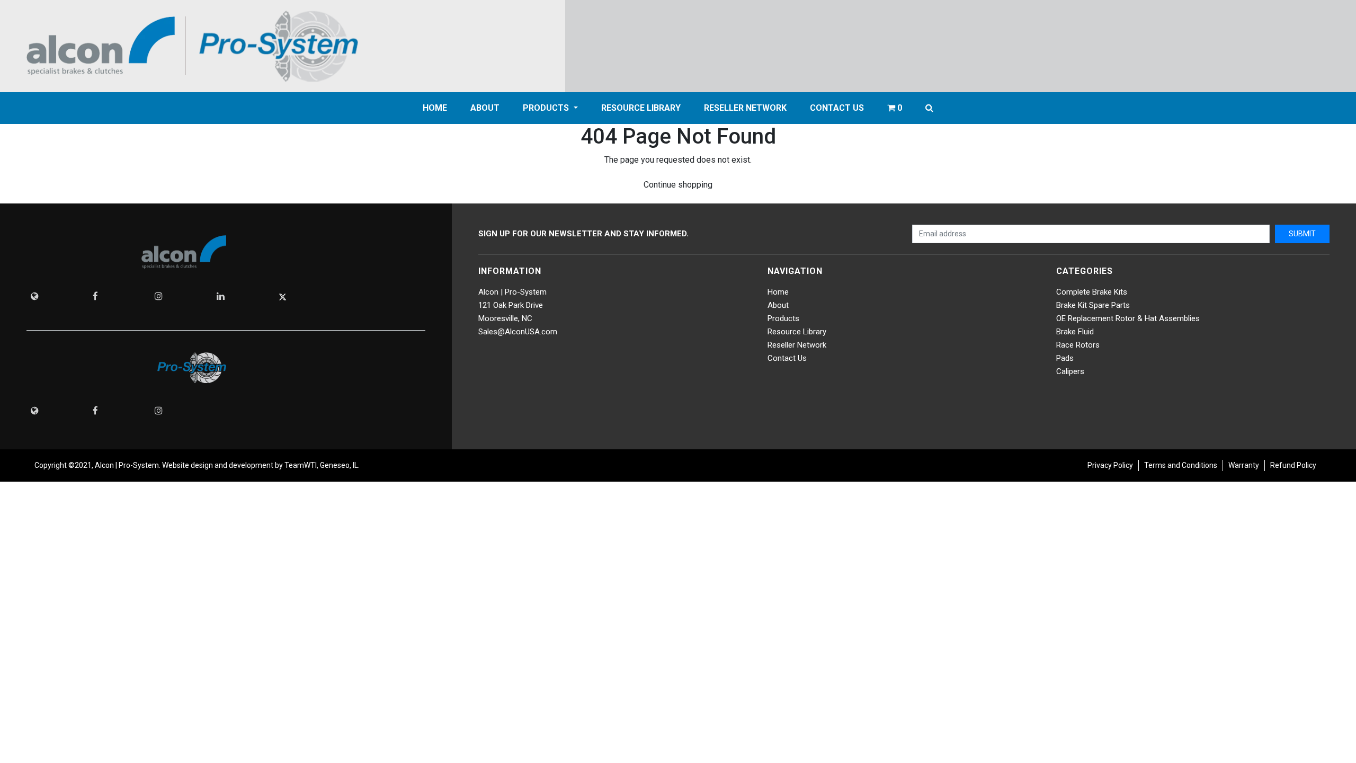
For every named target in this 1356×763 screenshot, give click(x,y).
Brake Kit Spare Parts (1093, 305)
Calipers (1070, 371)
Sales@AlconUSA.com (517, 331)
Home (435, 108)
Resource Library (641, 108)
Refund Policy (1293, 465)
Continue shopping (678, 185)
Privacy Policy (1110, 465)
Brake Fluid (1075, 331)
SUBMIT (1302, 233)
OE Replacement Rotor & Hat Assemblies (1128, 318)
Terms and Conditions (1180, 465)
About (778, 305)
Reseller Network (745, 108)
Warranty (1243, 465)
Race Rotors (1078, 345)
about (484, 108)
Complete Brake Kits (1091, 292)
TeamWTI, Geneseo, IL (320, 465)
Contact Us (837, 108)
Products (547, 108)
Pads (1065, 358)
